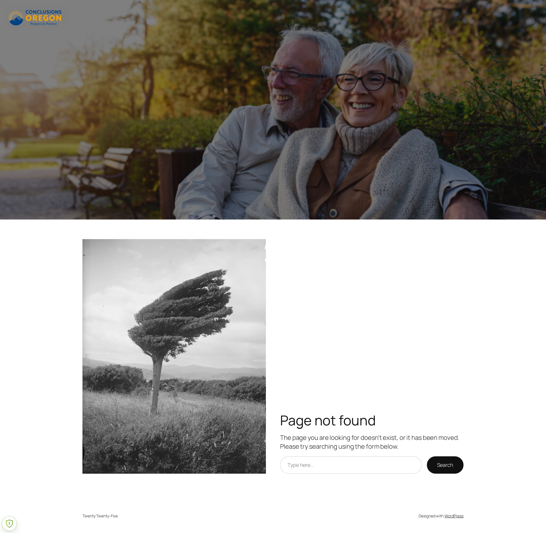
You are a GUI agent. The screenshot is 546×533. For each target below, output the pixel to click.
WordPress (454, 516)
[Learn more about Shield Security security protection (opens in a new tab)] (9, 523)
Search (445, 464)
